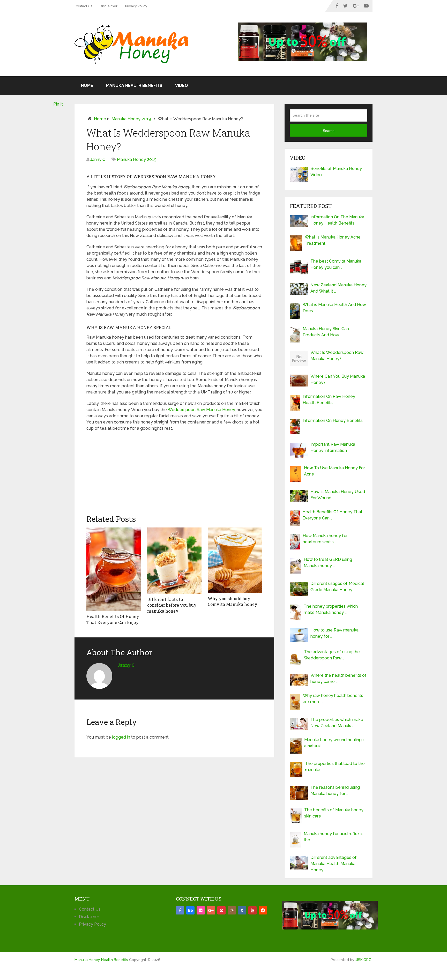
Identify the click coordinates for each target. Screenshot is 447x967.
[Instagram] (232, 910)
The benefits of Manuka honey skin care (333, 813)
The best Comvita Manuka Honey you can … (335, 264)
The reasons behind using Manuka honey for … (335, 790)
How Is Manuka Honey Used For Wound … (337, 494)
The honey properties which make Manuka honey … (331, 609)
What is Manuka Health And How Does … (334, 307)
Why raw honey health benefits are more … (333, 698)
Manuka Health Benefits (134, 85)
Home (87, 85)
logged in (121, 737)
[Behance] (190, 910)
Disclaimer (108, 6)
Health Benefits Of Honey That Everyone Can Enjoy (112, 619)
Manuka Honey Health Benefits (101, 960)
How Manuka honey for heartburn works (325, 538)
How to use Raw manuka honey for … (334, 633)
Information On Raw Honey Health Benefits (329, 399)
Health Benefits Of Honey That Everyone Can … (332, 514)
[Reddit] (263, 910)
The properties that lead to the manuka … (335, 766)
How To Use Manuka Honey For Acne (334, 471)
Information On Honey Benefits (333, 420)
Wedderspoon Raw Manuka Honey (201, 409)
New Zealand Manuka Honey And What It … (338, 288)
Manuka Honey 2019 (131, 118)
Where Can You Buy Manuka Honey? (337, 379)
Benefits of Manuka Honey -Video (337, 171)
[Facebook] (180, 910)
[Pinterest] (221, 910)
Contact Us (83, 6)
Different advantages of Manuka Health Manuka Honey (333, 863)
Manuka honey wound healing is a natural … (335, 742)
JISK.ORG (363, 960)
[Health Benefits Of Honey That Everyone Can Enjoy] (113, 569)
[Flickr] (201, 910)
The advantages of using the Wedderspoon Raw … (332, 654)
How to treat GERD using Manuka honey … (328, 562)
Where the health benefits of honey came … (338, 678)
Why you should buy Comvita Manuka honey (232, 601)
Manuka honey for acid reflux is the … (333, 836)
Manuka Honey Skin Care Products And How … (327, 331)
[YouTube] (252, 910)
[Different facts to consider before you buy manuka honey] (174, 560)
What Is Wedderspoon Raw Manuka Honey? (336, 355)
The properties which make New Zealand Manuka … (336, 722)
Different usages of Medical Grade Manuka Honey (337, 586)
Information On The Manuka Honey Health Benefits (337, 220)
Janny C (97, 159)
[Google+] (211, 910)
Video (181, 85)
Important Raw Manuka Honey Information (332, 447)
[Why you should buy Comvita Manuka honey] (235, 560)
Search (328, 131)
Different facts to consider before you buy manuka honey (172, 605)
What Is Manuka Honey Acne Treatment (333, 240)
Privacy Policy (136, 6)
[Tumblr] (242, 910)
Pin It (58, 104)
